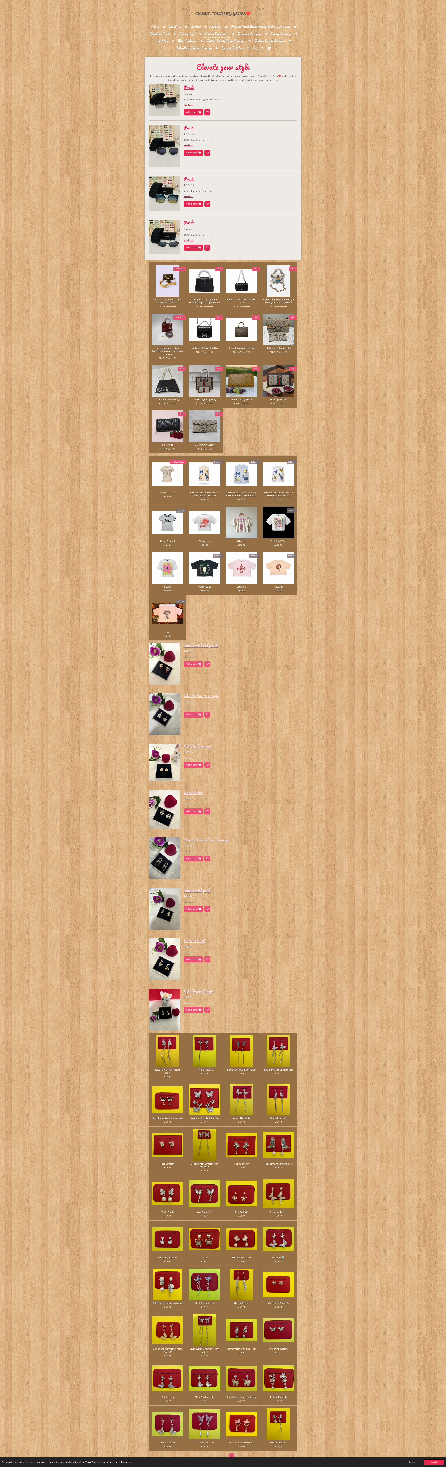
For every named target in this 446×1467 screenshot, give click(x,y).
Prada (189, 87)
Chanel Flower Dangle (201, 695)
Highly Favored (167, 541)
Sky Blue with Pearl (241, 1258)
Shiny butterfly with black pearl (241, 1349)
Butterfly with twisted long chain (167, 1071)
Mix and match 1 (204, 1070)
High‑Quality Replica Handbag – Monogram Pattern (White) (278, 301)
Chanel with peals (197, 890)
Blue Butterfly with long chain (241, 1070)
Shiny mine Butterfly (278, 1349)
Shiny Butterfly (241, 1164)
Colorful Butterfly (241, 1118)
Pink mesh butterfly (204, 1443)
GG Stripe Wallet (278, 399)
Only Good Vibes (278, 541)
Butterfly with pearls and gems (167, 1303)
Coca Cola (241, 587)
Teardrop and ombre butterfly (241, 1397)
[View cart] (269, 48)
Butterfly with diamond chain (278, 1070)
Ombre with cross (278, 1212)
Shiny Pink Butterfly (204, 1397)
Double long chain (278, 1118)
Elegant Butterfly (278, 1397)
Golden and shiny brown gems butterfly (167, 1350)
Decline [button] (412, 1462)
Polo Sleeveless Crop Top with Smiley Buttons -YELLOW (204, 494)
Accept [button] (434, 1462)
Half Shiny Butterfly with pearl (278, 1164)
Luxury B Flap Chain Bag (167, 399)
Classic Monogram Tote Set (241, 348)
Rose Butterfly (167, 1164)
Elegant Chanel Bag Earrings (206, 840)
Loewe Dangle (195, 940)
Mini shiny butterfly (167, 1258)
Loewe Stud (193, 792)
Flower (167, 587)
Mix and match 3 (278, 1443)
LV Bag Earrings (197, 746)
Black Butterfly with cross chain (167, 1118)
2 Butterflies (168, 1397)
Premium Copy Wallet (241, 399)
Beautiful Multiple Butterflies (204, 1118)
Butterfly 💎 (278, 1258)
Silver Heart (204, 1258)
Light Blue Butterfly (204, 1303)
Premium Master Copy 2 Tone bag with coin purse (167, 301)
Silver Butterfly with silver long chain (204, 1350)
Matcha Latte (204, 587)
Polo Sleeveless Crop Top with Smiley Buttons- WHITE (278, 494)
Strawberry (204, 541)
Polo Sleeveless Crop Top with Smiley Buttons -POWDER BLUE (241, 494)
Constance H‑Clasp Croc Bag (204, 348)
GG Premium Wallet (204, 445)
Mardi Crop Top (167, 493)
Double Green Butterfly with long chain (204, 1165)
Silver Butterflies (241, 1303)
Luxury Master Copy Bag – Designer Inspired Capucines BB (204, 301)
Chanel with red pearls (201, 645)
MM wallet (167, 445)
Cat (167, 632)
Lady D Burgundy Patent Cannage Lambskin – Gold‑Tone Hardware (167, 351)
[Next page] (231, 1455)
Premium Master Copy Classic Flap (241, 301)
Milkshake (241, 541)
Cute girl (278, 587)
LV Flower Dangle (199, 991)
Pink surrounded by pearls (241, 1443)
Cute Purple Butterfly (278, 1303)
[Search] (255, 47)
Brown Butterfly (167, 1443)
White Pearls (167, 1212)
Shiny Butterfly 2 (204, 1212)
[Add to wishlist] (207, 112)
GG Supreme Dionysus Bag (278, 348)
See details (188, 105)
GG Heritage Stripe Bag (204, 399)
